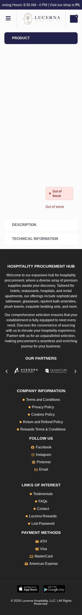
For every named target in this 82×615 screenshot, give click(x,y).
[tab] (41, 38)
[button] (6, 371)
